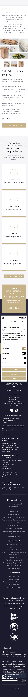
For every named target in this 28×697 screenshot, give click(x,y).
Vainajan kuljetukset (14, 514)
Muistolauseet (14, 557)
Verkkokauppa (6, 435)
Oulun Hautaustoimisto (11, 415)
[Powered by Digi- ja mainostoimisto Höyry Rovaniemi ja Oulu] (14, 687)
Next (26, 64)
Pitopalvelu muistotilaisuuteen (14, 517)
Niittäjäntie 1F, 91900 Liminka (11, 475)
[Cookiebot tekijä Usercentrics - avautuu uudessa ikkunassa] (19, 318)
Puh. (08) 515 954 (7, 431)
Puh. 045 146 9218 (7, 489)
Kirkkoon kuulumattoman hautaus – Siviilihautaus (14, 553)
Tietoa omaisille (14, 541)
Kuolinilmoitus (14, 523)
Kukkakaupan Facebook (9, 449)
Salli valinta (14, 374)
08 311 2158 (12, 397)
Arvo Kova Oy (14, 576)
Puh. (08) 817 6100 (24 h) (9, 445)
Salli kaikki (14, 369)
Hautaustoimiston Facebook (11, 447)
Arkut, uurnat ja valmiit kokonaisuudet (14, 505)
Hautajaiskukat (14, 511)
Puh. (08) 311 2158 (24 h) (9, 420)
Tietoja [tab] (24, 322)
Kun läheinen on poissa (14, 545)
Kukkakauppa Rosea (9, 472)
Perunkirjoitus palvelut (14, 528)
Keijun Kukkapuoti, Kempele (13, 426)
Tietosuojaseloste (14, 585)
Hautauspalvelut (14, 500)
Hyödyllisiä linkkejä (14, 565)
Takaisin (8, 9)
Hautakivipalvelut (14, 525)
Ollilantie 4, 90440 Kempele (11, 429)
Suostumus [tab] (5, 322)
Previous (2, 64)
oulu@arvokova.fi (14, 399)
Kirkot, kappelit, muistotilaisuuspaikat (14, 548)
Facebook (5, 422)
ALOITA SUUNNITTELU (14, 276)
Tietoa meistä (14, 572)
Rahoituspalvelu (14, 536)
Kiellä (14, 378)
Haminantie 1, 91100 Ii (9, 443)
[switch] (24, 353)
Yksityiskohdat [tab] (15, 322)
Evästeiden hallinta (14, 587)
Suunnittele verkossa (14, 125)
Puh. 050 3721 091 (7, 477)
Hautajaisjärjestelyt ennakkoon (14, 531)
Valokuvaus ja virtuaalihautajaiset (14, 520)
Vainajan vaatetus (14, 509)
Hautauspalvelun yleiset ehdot (14, 582)
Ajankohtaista (14, 579)
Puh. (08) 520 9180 (8, 464)
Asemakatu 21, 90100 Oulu (10, 418)
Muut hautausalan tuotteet (14, 534)
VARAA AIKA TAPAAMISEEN (14, 308)
